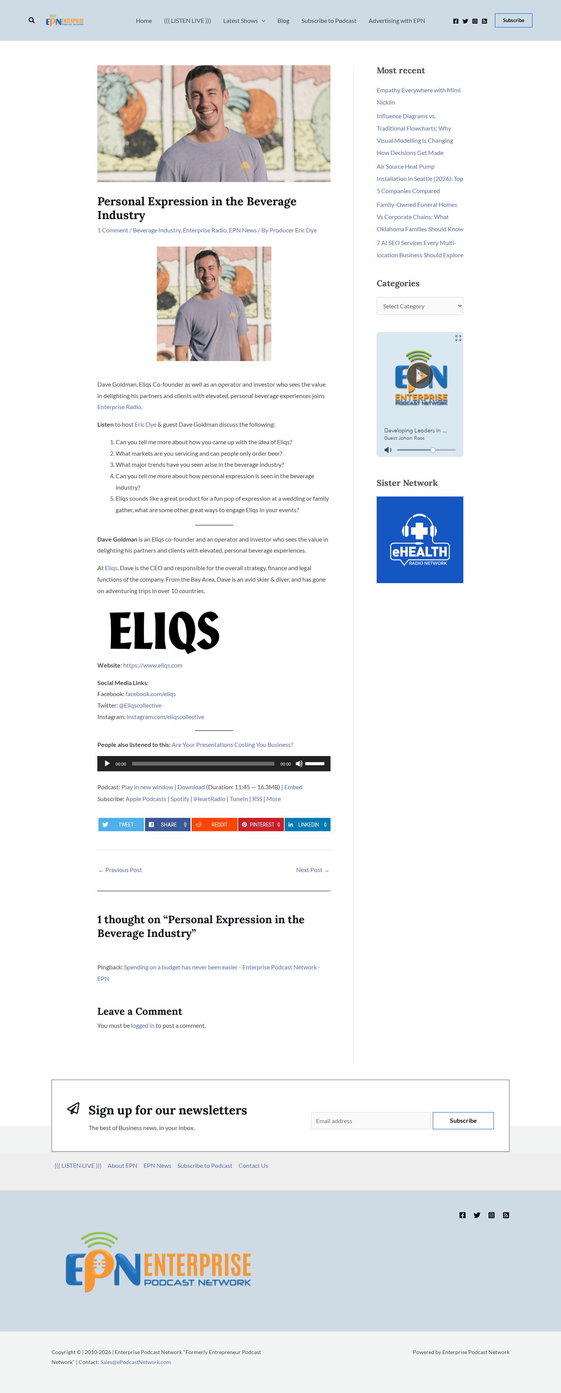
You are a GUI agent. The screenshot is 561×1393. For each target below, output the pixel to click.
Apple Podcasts (146, 798)
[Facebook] (456, 21)
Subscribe (463, 1120)
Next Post (313, 869)
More (273, 798)
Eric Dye (145, 424)
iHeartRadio (209, 798)
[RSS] (484, 21)
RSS (257, 798)
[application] (213, 763)
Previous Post (120, 869)
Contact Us (253, 1165)
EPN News (243, 230)
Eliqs (111, 567)
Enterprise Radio (205, 230)
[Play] (107, 763)
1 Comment (112, 230)
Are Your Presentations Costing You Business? (232, 744)
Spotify (180, 798)
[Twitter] (465, 21)
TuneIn (239, 798)
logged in (143, 1025)
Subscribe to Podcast (204, 1165)
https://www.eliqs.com (152, 665)
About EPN (122, 1165)
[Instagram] (475, 21)
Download (191, 786)
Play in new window (147, 786)
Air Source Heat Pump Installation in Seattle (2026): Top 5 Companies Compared (420, 178)
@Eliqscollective (140, 705)
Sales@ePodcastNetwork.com (135, 1362)
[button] (32, 20)
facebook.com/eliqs (151, 693)
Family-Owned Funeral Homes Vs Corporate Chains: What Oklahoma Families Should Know (420, 216)
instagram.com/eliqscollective (165, 716)
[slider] (316, 763)
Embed (293, 786)
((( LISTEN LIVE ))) (78, 1165)
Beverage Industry (157, 230)
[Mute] (299, 763)
